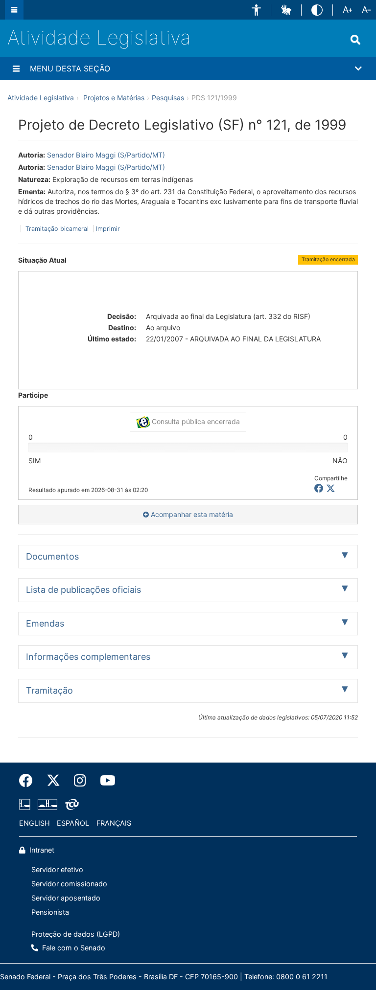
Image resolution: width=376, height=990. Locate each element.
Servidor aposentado (65, 898)
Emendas (45, 623)
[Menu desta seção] (16, 68)
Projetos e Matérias (113, 97)
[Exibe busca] (355, 39)
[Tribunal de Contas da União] (70, 804)
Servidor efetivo (57, 869)
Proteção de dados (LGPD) (75, 934)
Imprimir (108, 228)
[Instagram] (80, 780)
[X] (330, 488)
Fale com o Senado (72, 948)
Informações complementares (88, 657)
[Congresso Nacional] (47, 804)
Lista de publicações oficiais (83, 590)
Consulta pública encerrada (195, 421)
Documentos (52, 556)
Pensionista (50, 912)
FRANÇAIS (113, 823)
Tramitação (49, 690)
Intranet (40, 850)
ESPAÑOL (73, 823)
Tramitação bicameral (57, 228)
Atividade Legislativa (99, 37)
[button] (256, 10)
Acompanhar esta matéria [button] (191, 514)
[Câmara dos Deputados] (26, 804)
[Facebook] (29, 780)
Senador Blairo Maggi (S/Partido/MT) (106, 155)
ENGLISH (34, 823)
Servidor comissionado (69, 883)
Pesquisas (168, 97)
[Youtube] (104, 780)
